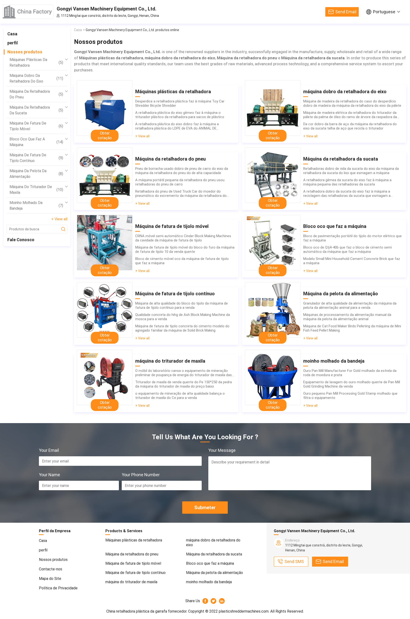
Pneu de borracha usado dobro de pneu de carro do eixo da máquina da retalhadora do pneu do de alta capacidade (181, 170)
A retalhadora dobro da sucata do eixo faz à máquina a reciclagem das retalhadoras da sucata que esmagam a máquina (347, 193)
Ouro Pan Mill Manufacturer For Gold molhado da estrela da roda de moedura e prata (349, 373)
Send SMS (294, 561)
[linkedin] (222, 601)
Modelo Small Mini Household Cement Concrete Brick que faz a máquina (351, 261)
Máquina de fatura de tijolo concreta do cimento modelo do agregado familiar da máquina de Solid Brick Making (182, 328)
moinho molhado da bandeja (36, 205)
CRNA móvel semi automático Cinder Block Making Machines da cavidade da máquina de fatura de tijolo (183, 238)
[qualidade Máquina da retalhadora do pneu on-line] (104, 175)
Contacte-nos (50, 569)
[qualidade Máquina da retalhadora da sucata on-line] (272, 175)
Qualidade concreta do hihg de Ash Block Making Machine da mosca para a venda (182, 317)
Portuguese (384, 11)
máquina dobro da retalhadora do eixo (36, 78)
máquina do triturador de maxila (36, 190)
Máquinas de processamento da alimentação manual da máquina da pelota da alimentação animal (347, 317)
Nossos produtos (24, 51)
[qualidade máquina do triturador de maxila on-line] (104, 377)
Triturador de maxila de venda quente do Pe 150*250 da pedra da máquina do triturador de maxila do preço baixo (183, 384)
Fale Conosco (20, 239)
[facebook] (205, 601)
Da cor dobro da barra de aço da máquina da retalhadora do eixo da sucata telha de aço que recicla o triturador (350, 126)
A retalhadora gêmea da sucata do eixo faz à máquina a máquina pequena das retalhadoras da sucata (347, 182)
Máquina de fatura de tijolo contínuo (36, 158)
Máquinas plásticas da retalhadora (36, 62)
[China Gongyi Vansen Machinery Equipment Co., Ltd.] (27, 12)
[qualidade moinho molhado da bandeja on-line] (272, 377)
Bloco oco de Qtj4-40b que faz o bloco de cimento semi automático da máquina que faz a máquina (347, 249)
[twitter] (214, 601)
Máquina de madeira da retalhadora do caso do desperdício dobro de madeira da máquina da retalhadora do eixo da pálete (352, 103)
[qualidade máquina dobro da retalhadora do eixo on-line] (272, 108)
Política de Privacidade (58, 588)
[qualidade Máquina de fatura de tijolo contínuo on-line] (104, 310)
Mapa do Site (50, 578)
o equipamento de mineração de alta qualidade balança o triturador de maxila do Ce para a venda (180, 395)
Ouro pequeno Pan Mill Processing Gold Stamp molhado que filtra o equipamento (350, 395)
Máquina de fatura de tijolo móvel (36, 126)
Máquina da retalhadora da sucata (36, 110)
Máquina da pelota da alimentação (36, 174)
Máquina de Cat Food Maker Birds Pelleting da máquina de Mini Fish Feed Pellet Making (352, 328)
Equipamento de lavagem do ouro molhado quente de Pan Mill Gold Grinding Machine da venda (351, 384)
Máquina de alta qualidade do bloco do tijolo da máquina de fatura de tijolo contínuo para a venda (181, 305)
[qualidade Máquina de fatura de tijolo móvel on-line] (104, 242)
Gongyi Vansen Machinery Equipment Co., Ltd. (106, 9)
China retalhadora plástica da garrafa (136, 611)
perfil (12, 42)
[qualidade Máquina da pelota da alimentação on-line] (272, 310)
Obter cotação (105, 135)
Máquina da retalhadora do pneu (36, 94)
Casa (12, 33)
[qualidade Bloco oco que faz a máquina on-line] (272, 242)
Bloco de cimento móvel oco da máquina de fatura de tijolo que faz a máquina (182, 261)
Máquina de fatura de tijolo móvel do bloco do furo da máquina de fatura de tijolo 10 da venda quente (184, 249)
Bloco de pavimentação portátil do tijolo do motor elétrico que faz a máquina (352, 238)
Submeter (205, 507)
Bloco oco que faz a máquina (36, 142)
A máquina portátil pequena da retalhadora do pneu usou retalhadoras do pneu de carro (179, 182)
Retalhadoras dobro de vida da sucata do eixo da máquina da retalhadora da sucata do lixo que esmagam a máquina (351, 170)
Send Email (345, 11)
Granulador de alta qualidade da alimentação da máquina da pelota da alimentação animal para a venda (349, 305)
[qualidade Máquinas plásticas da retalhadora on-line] (104, 108)
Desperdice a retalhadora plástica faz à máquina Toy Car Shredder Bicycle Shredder (179, 103)
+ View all (59, 219)
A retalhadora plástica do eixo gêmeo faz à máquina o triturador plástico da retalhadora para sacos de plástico (179, 115)
